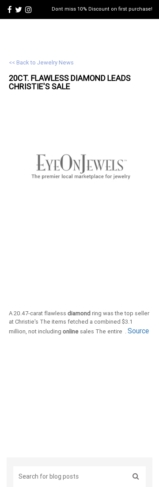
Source (138, 330)
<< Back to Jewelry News (41, 62)
